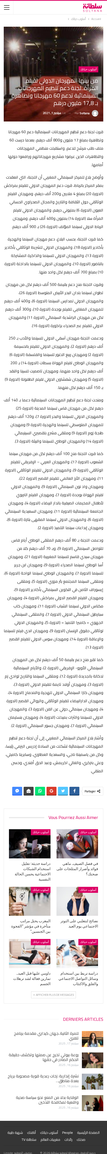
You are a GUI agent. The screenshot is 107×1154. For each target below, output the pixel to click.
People (67, 1132)
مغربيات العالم (50, 1139)
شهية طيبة (15, 1132)
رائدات (68, 1139)
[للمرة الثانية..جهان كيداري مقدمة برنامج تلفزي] (92, 1039)
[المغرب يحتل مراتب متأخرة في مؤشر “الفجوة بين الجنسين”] (30, 901)
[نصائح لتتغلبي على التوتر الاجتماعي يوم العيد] (77, 901)
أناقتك (31, 1132)
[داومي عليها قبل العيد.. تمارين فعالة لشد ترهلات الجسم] (30, 953)
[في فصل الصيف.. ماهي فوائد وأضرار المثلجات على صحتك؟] (77, 843)
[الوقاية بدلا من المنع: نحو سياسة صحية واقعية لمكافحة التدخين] (92, 1103)
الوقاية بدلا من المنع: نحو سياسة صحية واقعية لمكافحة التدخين (47, 1100)
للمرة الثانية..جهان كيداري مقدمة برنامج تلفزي (46, 1036)
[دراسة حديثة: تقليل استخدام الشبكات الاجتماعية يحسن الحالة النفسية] (30, 843)
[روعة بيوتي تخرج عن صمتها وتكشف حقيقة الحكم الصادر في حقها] (92, 1060)
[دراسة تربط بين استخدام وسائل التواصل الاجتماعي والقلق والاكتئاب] (77, 953)
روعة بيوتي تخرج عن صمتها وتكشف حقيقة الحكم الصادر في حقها (44, 1057)
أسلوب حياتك (88, 69)
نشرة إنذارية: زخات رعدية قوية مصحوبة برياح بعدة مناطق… (43, 1078)
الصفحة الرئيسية (88, 1132)
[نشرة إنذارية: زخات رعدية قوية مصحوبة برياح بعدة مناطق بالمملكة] (92, 1082)
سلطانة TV (29, 1139)
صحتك (81, 1139)
